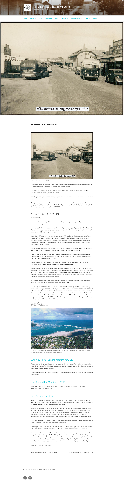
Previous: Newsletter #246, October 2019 (44, 452)
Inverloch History (52, 6)
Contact (95, 18)
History (32, 18)
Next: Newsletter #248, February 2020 (81, 452)
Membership (48, 18)
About (86, 18)
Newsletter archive (76, 18)
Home (25, 18)
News (56, 18)
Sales (40, 18)
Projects (63, 18)
